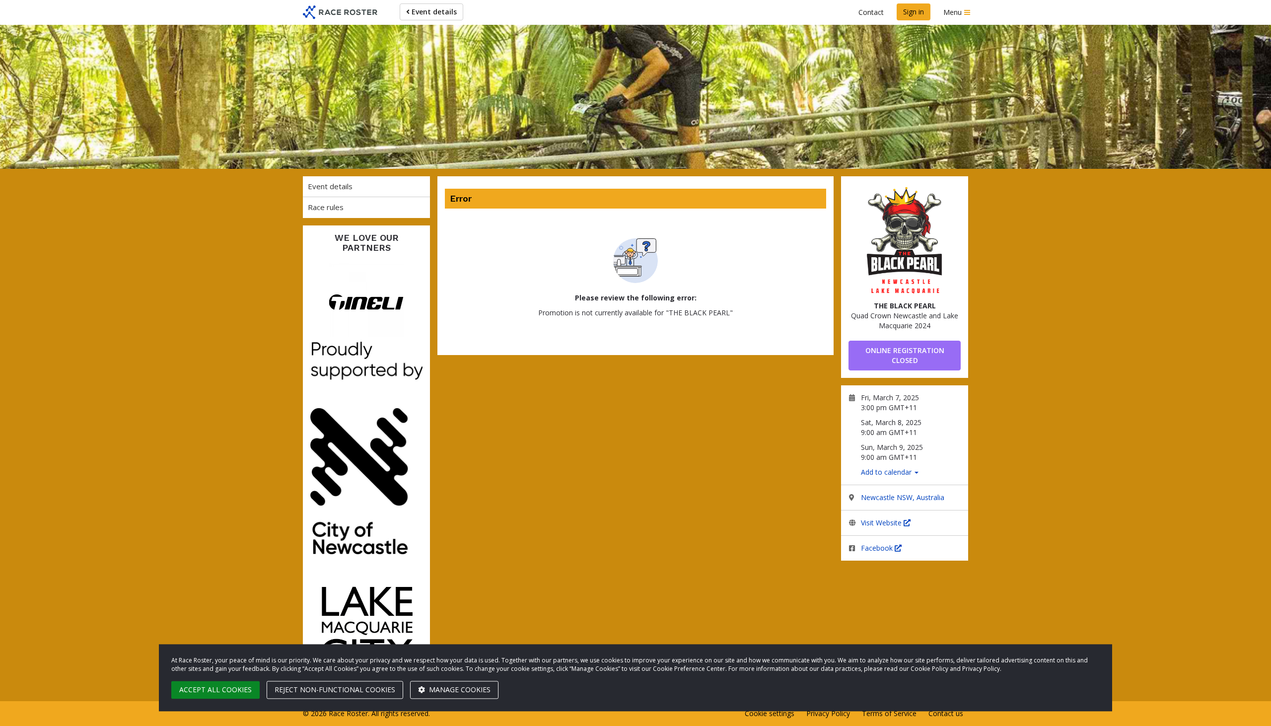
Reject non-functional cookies (335, 689)
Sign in (913, 11)
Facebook (878, 548)
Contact (871, 12)
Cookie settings (769, 713)
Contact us (945, 713)
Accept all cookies (215, 689)
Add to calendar (887, 472)
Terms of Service (889, 713)
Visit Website (882, 522)
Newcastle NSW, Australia (902, 497)
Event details (433, 11)
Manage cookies (459, 689)
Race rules (326, 207)
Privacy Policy (828, 713)
